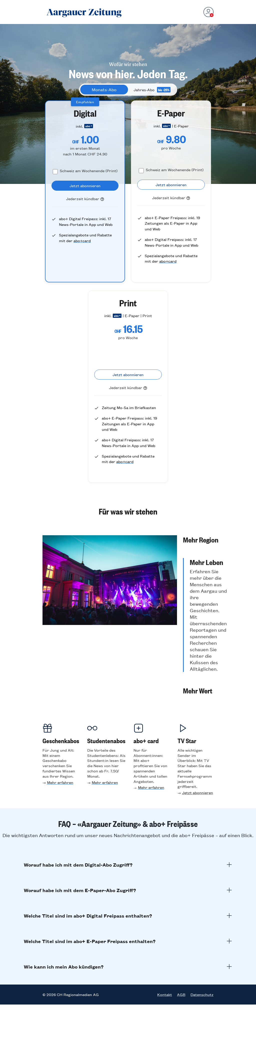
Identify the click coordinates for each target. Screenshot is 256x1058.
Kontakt (164, 994)
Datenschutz (202, 994)
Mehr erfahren (60, 782)
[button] (205, 539)
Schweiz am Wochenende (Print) (89, 170)
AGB (181, 994)
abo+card (82, 240)
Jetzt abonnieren (197, 792)
